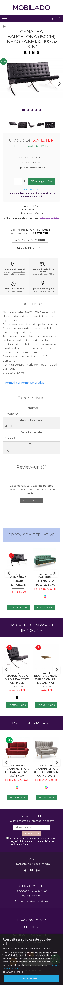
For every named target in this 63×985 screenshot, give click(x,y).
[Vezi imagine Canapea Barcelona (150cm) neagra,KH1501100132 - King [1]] (22, 125)
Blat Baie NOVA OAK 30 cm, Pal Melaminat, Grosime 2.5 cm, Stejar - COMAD (46, 679)
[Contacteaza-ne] (43, 18)
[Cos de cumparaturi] (51, 18)
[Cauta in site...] (59, 18)
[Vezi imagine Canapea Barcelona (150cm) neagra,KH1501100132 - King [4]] (50, 125)
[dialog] (31, 959)
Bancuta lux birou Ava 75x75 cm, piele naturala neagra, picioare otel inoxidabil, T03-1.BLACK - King (17, 679)
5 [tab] (40, 110)
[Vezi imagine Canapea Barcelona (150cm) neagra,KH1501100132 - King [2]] (31, 126)
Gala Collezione (44, 574)
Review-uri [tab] (31, 467)
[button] (31, 972)
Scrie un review (31, 500)
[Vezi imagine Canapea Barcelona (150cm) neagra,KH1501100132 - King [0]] (13, 124)
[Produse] (5, 19)
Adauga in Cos (43, 181)
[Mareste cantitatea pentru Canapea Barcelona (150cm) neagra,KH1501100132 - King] (24, 181)
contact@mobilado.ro (33, 901)
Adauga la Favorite (31, 239)
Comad (46, 672)
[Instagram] (38, 870)
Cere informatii (31, 247)
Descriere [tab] (31, 303)
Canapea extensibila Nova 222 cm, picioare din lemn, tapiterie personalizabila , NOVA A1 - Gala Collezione (44, 581)
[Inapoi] (2, 27)
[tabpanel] (31, 78)
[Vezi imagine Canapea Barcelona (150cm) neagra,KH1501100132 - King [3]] (40, 125)
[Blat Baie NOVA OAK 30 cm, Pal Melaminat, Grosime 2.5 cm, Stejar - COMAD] (46, 657)
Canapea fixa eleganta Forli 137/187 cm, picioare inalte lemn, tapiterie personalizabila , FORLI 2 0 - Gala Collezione (17, 772)
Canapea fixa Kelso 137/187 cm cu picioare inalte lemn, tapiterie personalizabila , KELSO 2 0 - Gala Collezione (46, 772)
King (18, 574)
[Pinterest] (31, 870)
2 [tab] (28, 110)
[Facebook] (25, 870)
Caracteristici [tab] (31, 398)
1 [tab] (24, 110)
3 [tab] (32, 110)
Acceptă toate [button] (31, 978)
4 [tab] (36, 110)
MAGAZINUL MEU (30, 919)
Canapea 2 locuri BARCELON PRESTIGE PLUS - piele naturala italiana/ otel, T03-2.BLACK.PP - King (18, 581)
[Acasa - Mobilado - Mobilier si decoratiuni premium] (31, 7)
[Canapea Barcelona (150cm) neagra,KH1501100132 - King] (31, 78)
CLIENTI (30, 927)
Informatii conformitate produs (23, 382)
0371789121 (33, 896)
